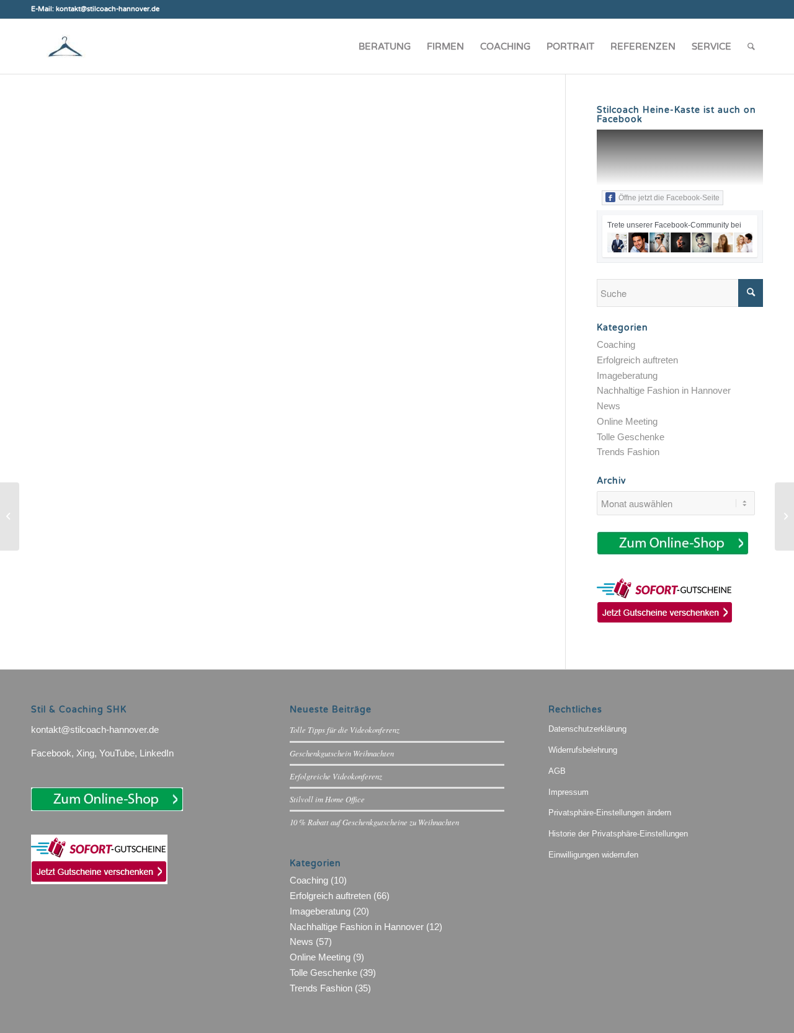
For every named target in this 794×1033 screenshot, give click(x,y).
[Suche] (751, 46)
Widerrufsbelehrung (582, 750)
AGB (557, 771)
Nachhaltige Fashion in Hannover (664, 390)
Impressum (568, 792)
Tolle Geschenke (630, 437)
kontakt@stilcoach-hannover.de (95, 729)
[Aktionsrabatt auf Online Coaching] (784, 516)
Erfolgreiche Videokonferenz (336, 776)
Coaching (616, 344)
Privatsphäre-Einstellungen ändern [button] (609, 812)
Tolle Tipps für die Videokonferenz (344, 729)
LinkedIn (157, 753)
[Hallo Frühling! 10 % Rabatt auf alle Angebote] (9, 516)
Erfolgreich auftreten (637, 360)
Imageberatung (627, 375)
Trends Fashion (628, 451)
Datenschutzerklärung (587, 729)
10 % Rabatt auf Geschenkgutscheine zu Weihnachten (374, 822)
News (608, 406)
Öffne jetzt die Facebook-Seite (669, 197)
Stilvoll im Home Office (327, 799)
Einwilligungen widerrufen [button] (593, 854)
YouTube (117, 753)
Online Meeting (627, 421)
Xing (85, 753)
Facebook (51, 753)
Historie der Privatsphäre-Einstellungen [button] (618, 833)
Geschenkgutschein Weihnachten (342, 753)
